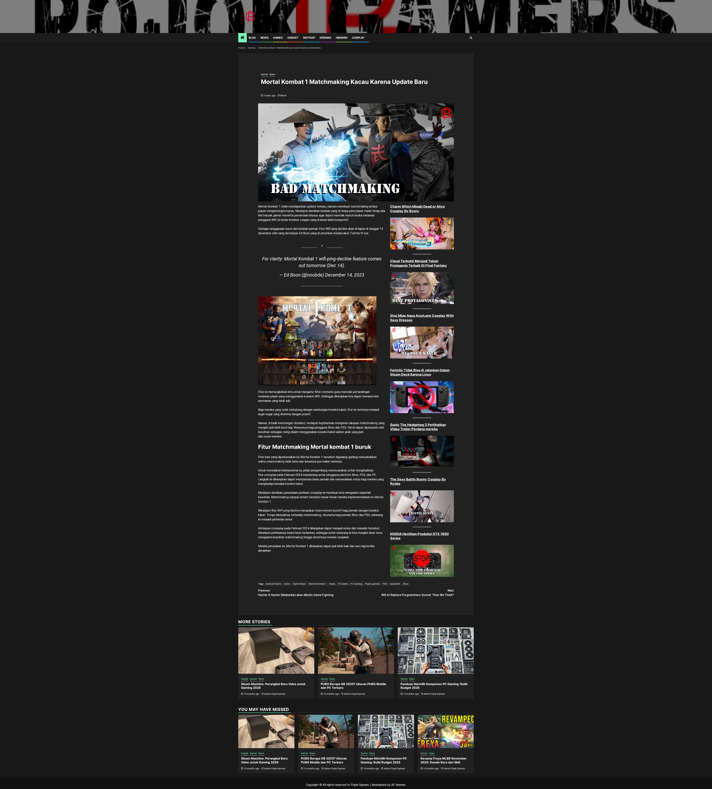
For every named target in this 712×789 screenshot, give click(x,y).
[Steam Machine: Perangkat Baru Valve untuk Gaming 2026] (276, 650)
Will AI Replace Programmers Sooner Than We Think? (417, 593)
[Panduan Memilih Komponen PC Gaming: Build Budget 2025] (436, 650)
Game (287, 583)
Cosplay (358, 37)
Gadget (293, 37)
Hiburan (341, 37)
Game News (299, 583)
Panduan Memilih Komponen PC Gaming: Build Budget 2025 (384, 760)
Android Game (273, 583)
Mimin (283, 95)
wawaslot (395, 583)
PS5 (385, 583)
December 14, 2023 (344, 275)
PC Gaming (356, 583)
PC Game (343, 583)
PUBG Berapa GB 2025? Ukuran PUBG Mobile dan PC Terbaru (324, 760)
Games (278, 37)
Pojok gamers (372, 583)
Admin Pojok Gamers (275, 694)
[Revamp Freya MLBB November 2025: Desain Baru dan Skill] (446, 731)
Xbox (405, 583)
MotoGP (309, 37)
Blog (252, 37)
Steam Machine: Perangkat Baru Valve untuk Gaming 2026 (264, 760)
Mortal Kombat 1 (318, 583)
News (264, 37)
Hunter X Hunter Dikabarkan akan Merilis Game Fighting (296, 593)
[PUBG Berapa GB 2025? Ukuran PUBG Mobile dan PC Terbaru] (356, 650)
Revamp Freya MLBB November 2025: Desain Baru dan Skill (444, 760)
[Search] (471, 37)
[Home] (242, 37)
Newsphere (379, 785)
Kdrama (325, 37)
